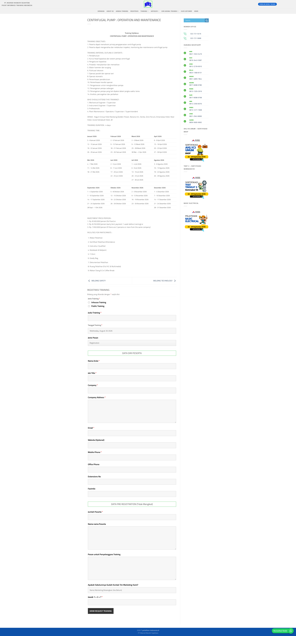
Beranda (101, 11)
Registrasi (134, 11)
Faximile (91, 489)
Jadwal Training (122, 11)
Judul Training (94, 313)
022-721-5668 (195, 38)
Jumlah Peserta (95, 512)
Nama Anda (94, 361)
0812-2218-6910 (195, 65)
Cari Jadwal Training (169, 11)
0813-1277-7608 (195, 109)
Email (91, 428)
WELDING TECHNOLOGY (163, 280)
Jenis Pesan (93, 338)
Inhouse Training (98, 302)
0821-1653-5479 (195, 53)
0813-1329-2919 (195, 90)
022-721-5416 (195, 33)
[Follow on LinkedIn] (292, 4)
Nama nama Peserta (97, 524)
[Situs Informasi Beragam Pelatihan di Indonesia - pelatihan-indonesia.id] (148, 4)
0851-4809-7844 (195, 78)
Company (93, 385)
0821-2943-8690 (195, 115)
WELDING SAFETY (98, 280)
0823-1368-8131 (195, 71)
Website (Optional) (96, 440)
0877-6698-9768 (195, 96)
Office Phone (93, 464)
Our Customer (186, 11)
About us (110, 11)
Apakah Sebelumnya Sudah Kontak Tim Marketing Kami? (113, 585)
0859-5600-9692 (195, 121)
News (196, 11)
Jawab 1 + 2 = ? (95, 597)
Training (143, 11)
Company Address (97, 397)
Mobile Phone (95, 452)
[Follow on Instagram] (284, 4)
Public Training (97, 306)
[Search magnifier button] (207, 20)
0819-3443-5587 (195, 59)
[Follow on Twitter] (288, 4)
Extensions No (94, 476)
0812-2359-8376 (195, 102)
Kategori (154, 11)
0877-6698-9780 (195, 84)
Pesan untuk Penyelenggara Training (104, 554)
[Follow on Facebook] (280, 4)
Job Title (92, 373)
